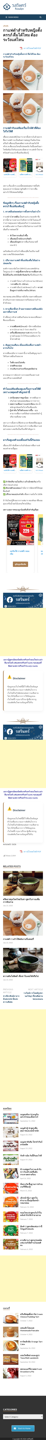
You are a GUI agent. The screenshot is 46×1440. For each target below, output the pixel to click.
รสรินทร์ (30, 1439)
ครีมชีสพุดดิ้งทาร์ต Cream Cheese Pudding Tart (31, 1315)
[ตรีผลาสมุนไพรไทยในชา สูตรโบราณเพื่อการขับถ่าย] (23, 896)
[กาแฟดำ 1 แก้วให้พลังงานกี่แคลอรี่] (23, 936)
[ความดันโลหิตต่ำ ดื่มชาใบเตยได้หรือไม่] (23, 973)
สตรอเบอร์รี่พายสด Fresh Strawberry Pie (31, 1370)
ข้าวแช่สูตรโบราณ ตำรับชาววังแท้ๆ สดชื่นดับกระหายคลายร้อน (30, 1172)
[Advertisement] (23, 632)
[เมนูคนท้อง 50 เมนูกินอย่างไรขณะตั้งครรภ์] (10, 1114)
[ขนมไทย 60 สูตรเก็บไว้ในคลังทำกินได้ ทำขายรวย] (10, 1213)
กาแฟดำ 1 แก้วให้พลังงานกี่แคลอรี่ (18, 939)
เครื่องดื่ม (5, 26)
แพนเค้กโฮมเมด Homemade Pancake (29, 1329)
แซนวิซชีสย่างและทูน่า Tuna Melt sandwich (30, 1356)
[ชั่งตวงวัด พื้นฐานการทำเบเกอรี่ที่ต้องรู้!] (10, 1184)
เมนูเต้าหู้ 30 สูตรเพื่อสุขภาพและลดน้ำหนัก (29, 1129)
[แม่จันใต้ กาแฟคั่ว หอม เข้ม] (20, 529)
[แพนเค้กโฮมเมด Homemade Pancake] (10, 1328)
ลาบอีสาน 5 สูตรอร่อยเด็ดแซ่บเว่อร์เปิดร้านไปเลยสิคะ (31, 1242)
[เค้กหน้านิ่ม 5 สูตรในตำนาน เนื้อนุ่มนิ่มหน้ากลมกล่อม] (10, 1198)
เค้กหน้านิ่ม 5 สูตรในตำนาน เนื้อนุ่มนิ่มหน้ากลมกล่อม (29, 1200)
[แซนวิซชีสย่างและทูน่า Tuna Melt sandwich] (10, 1355)
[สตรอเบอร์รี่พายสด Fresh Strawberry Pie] (10, 1369)
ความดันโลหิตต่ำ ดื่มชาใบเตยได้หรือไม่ (21, 976)
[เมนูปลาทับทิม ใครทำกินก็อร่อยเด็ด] (10, 1142)
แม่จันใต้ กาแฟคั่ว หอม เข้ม (12, 174)
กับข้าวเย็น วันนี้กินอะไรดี (31, 1155)
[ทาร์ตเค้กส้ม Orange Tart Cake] (10, 1342)
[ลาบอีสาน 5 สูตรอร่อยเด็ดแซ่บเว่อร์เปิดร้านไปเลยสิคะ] (10, 1240)
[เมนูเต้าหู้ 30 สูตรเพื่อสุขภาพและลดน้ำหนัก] (10, 1128)
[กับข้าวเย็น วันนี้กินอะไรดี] (10, 1156)
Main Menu (13, 17)
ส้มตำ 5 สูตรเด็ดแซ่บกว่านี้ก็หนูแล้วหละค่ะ (31, 1227)
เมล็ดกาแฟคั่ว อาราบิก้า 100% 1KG (31, 174)
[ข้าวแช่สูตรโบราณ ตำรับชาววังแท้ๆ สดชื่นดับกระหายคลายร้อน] (10, 1169)
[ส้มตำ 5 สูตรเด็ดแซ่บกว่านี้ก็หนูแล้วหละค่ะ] (10, 1226)
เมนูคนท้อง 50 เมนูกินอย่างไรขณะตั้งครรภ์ (29, 1115)
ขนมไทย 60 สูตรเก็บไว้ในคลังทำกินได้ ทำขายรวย (31, 1213)
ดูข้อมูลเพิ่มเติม (20, 564)
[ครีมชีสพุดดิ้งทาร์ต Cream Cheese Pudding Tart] (10, 1314)
